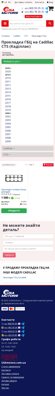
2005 (8, 127)
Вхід (50, 2)
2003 (8, 120)
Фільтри (49, 165)
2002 (8, 116)
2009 (8, 141)
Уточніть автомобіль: (8, 53)
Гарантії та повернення (12, 377)
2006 (8, 130)
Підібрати (9, 255)
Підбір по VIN (9, 359)
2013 (8, 88)
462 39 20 (33, 11)
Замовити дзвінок (9, 356)
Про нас (5, 387)
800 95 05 (33, 8)
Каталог (5, 384)
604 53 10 (11, 331)
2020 (8, 71)
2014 (8, 92)
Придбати (14, 210)
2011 (8, 81)
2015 (8, 95)
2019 (8, 110)
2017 (8, 102)
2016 (8, 99)
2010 (8, 78)
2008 (8, 137)
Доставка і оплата (23, 2)
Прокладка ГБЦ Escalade (14, 277)
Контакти (39, 2)
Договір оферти (9, 380)
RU (9, 2)
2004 (8, 123)
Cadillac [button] (8, 148)
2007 (8, 134)
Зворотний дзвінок (34, 16)
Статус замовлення (10, 366)
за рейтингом (8, 165)
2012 (8, 85)
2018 (8, 106)
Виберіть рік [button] (11, 61)
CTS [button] (6, 154)
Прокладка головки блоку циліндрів (13, 190)
